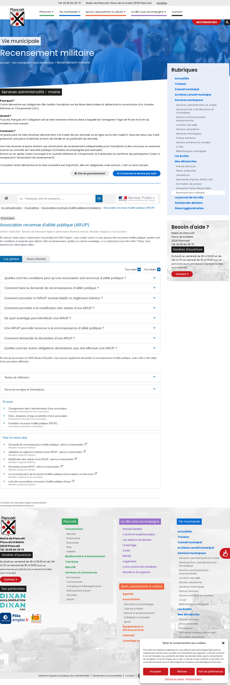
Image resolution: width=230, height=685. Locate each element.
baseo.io (30, 505)
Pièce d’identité (186, 170)
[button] (223, 643)
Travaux (180, 84)
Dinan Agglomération (189, 208)
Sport (127, 621)
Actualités (182, 78)
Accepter (155, 671)
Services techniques (188, 133)
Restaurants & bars (79, 590)
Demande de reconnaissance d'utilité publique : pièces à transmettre (46, 444)
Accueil (4, 62)
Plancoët (45, 11)
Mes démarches (44, 62)
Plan (69, 547)
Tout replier (131, 269)
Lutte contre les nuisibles (140, 567)
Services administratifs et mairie (196, 105)
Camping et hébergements (84, 586)
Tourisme (71, 561)
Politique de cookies (174, 679)
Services (72, 595)
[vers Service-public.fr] (137, 199)
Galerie (71, 551)
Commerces (74, 582)
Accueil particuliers (12, 207)
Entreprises (73, 577)
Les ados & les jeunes (137, 540)
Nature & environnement (139, 613)
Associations (32, 207)
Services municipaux (189, 100)
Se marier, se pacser (189, 184)
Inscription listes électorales (193, 188)
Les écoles (182, 156)
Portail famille (132, 529)
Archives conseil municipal (193, 94)
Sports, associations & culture (104, 11)
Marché (70, 567)
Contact (177, 11)
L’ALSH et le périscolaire (139, 534)
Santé (70, 599)
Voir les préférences (210, 671)
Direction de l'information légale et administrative (24, 503)
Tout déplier (150, 269)
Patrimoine (73, 538)
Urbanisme (183, 175)
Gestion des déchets (189, 203)
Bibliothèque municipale (191, 151)
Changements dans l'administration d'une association (37, 408)
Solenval (128, 635)
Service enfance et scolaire (193, 142)
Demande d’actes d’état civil (194, 179)
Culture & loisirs (133, 608)
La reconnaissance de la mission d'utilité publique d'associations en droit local (51, 474)
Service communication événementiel (191, 118)
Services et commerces (81, 572)
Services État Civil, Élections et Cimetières (195, 111)
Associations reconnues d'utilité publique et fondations (71, 207)
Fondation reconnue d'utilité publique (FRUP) (32, 423)
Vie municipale (68, 11)
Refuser (182, 671)
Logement (129, 561)
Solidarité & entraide (137, 617)
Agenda (128, 594)
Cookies (129, 675)
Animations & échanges (139, 604)
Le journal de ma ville (189, 197)
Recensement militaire (190, 192)
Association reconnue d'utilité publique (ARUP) (129, 207)
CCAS (179, 146)
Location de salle (186, 125)
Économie (73, 542)
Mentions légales (194, 679)
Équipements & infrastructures (133, 628)
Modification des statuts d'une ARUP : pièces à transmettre (41, 459)
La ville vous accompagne (147, 11)
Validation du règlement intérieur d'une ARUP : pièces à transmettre (45, 452)
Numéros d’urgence (136, 572)
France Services (186, 138)
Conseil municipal (187, 89)
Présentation (74, 529)
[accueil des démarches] (6, 198)
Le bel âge (129, 545)
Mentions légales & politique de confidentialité (64, 675)
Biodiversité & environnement (85, 556)
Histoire (71, 534)
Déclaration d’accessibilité (107, 675)
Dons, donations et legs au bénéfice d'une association (37, 415)
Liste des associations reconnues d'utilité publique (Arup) (39, 481)
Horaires (162, 3)
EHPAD (127, 556)
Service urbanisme (187, 129)
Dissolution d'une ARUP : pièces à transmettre (34, 466)
